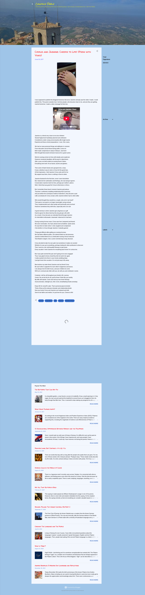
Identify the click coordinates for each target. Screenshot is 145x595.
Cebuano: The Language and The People (49, 526)
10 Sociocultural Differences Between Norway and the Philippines (59, 429)
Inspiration (48, 300)
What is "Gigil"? (40, 546)
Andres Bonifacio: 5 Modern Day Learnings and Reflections (57, 566)
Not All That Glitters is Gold (45, 487)
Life (55, 300)
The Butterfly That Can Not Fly (46, 390)
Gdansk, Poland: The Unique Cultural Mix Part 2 (52, 507)
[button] (97, 51)
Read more (94, 404)
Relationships (69, 300)
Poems (61, 300)
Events (41, 300)
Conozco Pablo (44, 4)
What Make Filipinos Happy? (45, 409)
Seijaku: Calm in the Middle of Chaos (48, 468)
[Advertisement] (115, 21)
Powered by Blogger (73, 587)
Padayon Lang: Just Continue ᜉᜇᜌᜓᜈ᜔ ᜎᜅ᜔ (50, 448)
